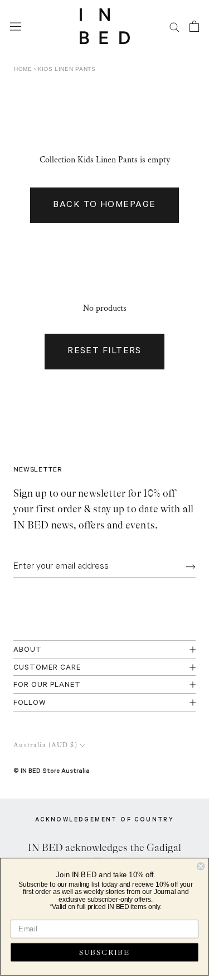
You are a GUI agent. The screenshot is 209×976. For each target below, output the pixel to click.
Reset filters (104, 352)
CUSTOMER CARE (47, 668)
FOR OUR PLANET (47, 685)
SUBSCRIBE (104, 952)
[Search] (174, 26)
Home (23, 69)
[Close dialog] (201, 866)
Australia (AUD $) (45, 745)
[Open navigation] (15, 26)
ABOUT (27, 650)
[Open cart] (194, 26)
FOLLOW (29, 703)
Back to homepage (104, 205)
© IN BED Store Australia (51, 770)
